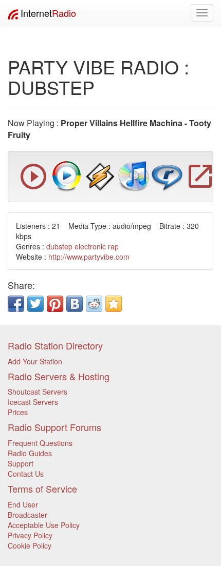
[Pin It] (55, 304)
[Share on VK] (74, 304)
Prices (18, 412)
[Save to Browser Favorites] (113, 304)
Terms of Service (42, 488)
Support (20, 463)
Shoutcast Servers (37, 391)
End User (23, 504)
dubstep (59, 246)
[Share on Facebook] (16, 304)
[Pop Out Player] (33, 187)
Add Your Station (35, 361)
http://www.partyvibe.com (89, 256)
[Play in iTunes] (133, 175)
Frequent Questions (40, 443)
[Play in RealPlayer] (167, 175)
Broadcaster (27, 515)
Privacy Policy (30, 535)
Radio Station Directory (55, 345)
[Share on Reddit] (94, 304)
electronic (90, 246)
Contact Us (26, 474)
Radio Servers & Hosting (58, 376)
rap (113, 246)
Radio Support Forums (54, 427)
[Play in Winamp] (100, 175)
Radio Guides (30, 453)
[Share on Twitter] (35, 304)
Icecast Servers (33, 402)
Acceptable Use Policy (44, 525)
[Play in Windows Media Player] (66, 175)
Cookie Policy (29, 545)
